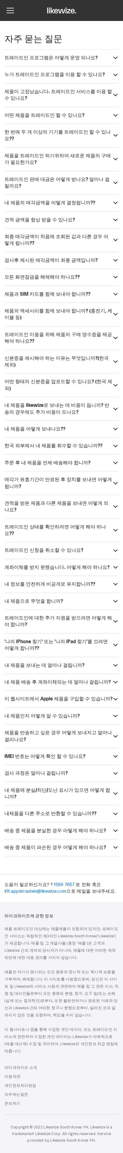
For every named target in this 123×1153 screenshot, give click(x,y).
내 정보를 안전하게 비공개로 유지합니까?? (49, 584)
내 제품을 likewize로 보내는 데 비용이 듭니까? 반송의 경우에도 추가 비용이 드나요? (56, 408)
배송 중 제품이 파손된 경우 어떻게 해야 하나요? (55, 847)
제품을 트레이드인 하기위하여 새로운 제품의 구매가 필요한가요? (57, 159)
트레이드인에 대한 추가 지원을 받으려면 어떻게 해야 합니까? (58, 621)
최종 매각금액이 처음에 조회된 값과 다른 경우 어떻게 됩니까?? (56, 240)
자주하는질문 (16, 1094)
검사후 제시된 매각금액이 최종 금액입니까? (51, 260)
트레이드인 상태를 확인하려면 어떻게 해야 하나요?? (55, 530)
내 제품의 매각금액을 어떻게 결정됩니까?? (49, 202)
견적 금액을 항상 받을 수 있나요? (39, 219)
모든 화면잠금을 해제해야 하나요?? (42, 277)
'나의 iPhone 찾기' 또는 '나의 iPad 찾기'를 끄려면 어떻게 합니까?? (56, 645)
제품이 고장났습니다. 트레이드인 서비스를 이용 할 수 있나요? (58, 95)
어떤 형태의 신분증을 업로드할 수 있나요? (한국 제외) (58, 385)
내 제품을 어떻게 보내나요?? (34, 429)
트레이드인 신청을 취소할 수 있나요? (43, 550)
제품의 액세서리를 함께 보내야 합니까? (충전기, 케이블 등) (58, 314)
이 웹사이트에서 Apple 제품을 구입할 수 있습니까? (58, 698)
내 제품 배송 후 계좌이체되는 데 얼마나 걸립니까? (57, 682)
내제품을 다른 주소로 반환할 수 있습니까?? (50, 813)
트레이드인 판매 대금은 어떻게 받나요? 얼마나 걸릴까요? (57, 182)
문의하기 (12, 1103)
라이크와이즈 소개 (20, 1067)
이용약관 (12, 1076)
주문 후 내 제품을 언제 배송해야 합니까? (47, 462)
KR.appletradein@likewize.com (35, 891)
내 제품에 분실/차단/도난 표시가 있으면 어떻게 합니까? (57, 793)
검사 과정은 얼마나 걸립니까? (36, 773)
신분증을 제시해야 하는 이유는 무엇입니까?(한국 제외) (56, 361)
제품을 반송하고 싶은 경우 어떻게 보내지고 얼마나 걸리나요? (58, 736)
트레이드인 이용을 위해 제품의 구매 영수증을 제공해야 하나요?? (58, 338)
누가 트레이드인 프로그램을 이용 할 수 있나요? (54, 74)
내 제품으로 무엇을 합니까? (33, 601)
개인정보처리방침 (20, 1085)
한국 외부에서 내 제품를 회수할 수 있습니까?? (53, 445)
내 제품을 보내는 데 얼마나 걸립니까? (44, 665)
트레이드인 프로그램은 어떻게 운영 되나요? (51, 57)
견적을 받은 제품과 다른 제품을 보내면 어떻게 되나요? (56, 506)
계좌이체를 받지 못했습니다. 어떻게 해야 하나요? (57, 567)
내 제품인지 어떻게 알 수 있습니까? (42, 716)
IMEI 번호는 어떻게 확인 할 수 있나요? (44, 756)
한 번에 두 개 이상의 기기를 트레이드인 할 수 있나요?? (57, 135)
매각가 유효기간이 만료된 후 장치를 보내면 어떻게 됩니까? (58, 483)
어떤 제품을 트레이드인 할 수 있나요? (44, 115)
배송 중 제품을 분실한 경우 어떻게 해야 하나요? (55, 830)
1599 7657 (64, 884)
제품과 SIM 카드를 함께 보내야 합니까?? (47, 294)
